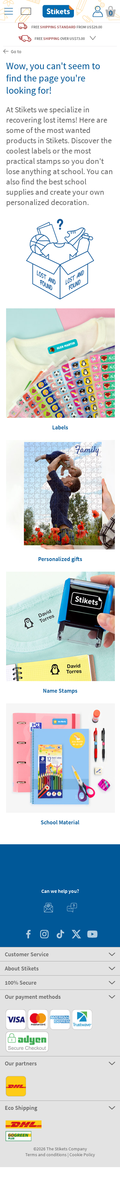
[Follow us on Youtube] (92, 935)
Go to (15, 51)
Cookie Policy (82, 1154)
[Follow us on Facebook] (28, 935)
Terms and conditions (46, 1154)
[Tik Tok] (60, 935)
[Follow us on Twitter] (76, 935)
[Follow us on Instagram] (44, 935)
